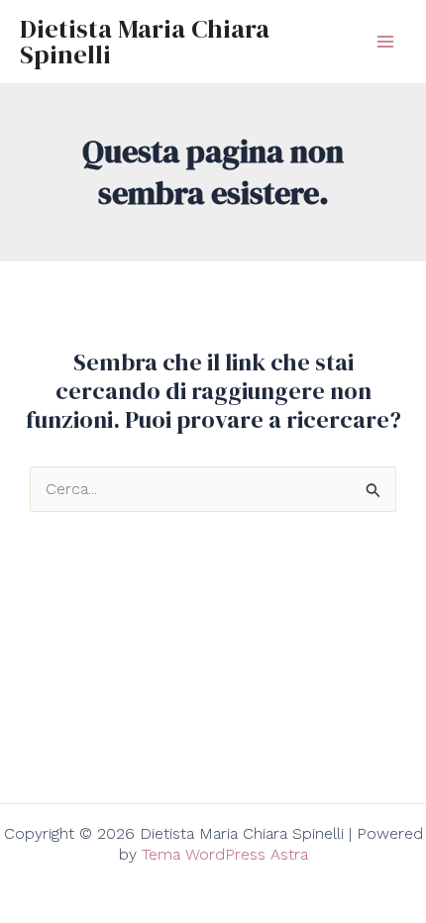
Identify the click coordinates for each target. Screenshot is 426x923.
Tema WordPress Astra (225, 854)
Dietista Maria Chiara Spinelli (144, 41)
